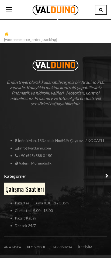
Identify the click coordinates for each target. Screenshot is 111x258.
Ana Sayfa (12, 247)
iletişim (85, 247)
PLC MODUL (36, 247)
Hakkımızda (62, 247)
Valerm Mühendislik (35, 163)
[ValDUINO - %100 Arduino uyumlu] (55, 9)
